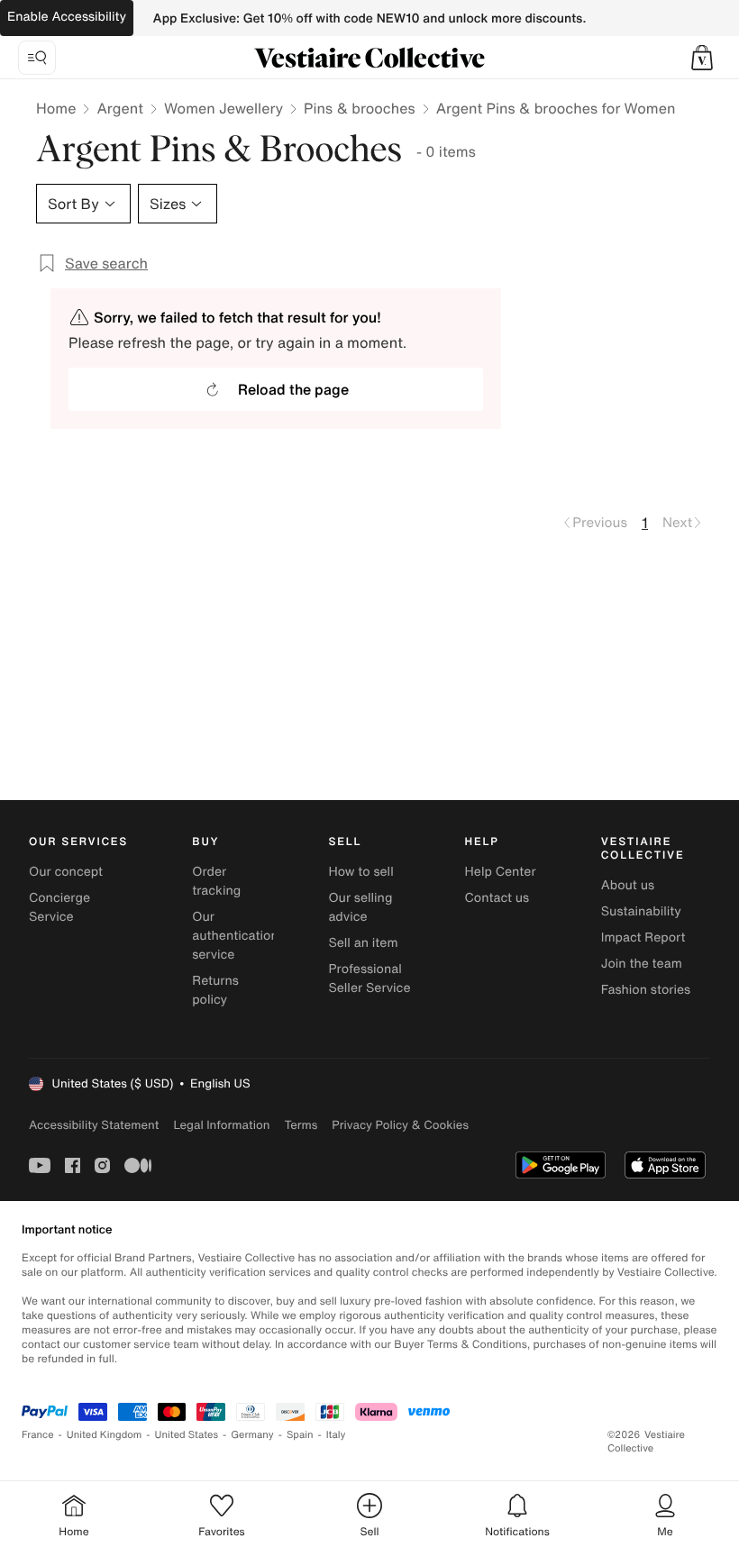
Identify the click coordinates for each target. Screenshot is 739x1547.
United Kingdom (104, 1435)
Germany (252, 1435)
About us (627, 885)
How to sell (360, 871)
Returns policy (215, 990)
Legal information (221, 1124)
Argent (119, 108)
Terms (300, 1124)
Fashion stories (645, 989)
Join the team (641, 963)
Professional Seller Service (369, 978)
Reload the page (293, 389)
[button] (702, 57)
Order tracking (216, 881)
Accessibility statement (94, 1124)
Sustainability (641, 911)
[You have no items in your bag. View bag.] (702, 57)
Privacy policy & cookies (400, 1124)
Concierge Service (59, 907)
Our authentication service (235, 935)
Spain (300, 1435)
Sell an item (362, 942)
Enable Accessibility (66, 16)
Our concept (66, 871)
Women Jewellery (223, 108)
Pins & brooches (359, 108)
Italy (336, 1435)
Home (56, 108)
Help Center (500, 871)
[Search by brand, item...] (37, 58)
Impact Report (643, 937)
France (38, 1435)
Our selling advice (360, 907)
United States (187, 1435)
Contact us (497, 897)
